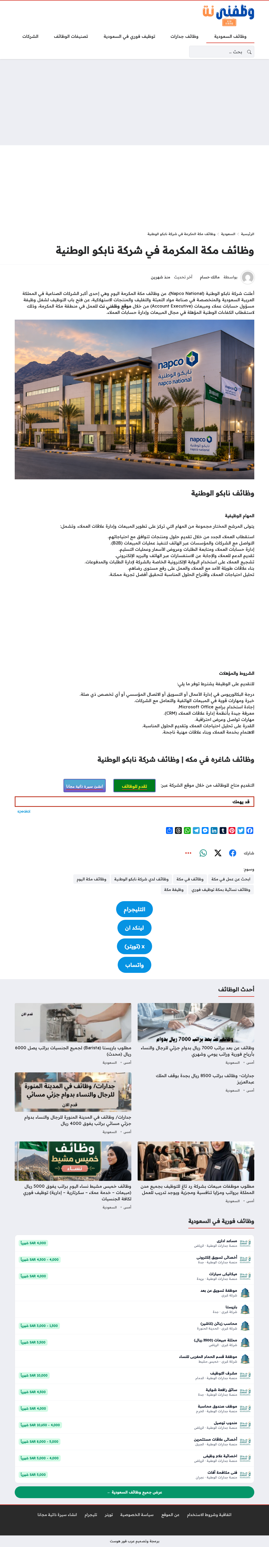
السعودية (228, 234)
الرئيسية (247, 234)
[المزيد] (188, 853)
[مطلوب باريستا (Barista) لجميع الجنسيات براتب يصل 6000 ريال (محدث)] (73, 1034)
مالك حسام (210, 277)
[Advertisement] (134, 102)
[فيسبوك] (232, 853)
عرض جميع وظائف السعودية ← (134, 1492)
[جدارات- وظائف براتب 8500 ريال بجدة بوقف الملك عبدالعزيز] (196, 1103)
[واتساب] (203, 853)
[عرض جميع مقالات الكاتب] (247, 277)
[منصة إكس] (217, 853)
